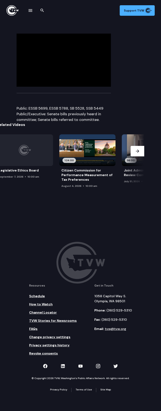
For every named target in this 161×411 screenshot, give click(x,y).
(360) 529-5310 (119, 310)
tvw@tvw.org (115, 329)
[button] (137, 164)
